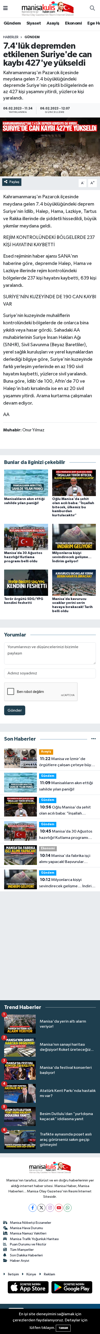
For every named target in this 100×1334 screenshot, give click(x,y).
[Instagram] (50, 1208)
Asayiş (53, 23)
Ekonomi (73, 23)
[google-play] (71, 1288)
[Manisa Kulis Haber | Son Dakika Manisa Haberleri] (48, 8)
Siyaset (33, 23)
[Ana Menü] (5, 9)
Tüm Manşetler (22, 1250)
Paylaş (14, 182)
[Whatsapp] (68, 1208)
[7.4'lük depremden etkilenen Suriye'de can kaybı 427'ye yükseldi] (50, 147)
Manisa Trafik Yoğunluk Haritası (34, 1239)
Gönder (15, 710)
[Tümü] (93, 739)
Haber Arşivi (19, 1260)
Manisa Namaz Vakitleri (28, 1233)
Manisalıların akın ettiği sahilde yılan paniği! (66, 786)
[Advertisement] (50, 946)
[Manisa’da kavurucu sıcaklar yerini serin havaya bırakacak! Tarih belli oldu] (74, 583)
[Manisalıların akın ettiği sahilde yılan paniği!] (26, 483)
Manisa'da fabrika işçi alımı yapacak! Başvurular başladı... (64, 859)
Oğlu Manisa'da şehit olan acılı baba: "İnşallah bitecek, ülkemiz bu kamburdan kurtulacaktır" (73, 507)
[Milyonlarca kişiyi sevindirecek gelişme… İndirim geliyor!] (74, 537)
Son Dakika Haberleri (26, 1255)
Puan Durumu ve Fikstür (28, 1244)
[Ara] (92, 9)
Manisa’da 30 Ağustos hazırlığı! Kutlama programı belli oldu (23, 557)
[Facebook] (33, 1208)
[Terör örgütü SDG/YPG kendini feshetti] (26, 583)
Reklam (49, 1274)
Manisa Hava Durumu (26, 1228)
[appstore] (28, 1288)
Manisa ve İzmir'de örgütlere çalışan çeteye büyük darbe (67, 762)
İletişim (13, 1274)
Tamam (63, 1328)
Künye (31, 1274)
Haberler (10, 37)
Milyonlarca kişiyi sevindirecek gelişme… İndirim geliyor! (72, 557)
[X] (41, 1208)
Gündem (12, 23)
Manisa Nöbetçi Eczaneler (30, 1223)
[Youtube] (59, 1208)
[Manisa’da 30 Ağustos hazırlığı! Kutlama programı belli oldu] (26, 537)
